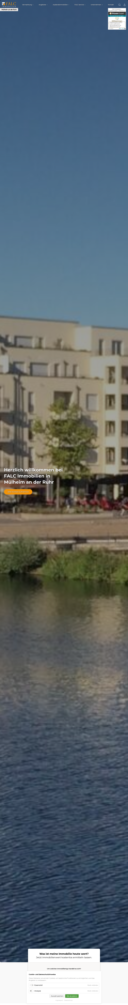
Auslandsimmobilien (60, 5)
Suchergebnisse (119, 5)
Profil (124, 5)
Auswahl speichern (57, 996)
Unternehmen (96, 5)
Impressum (59, 1000)
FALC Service (79, 5)
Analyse (37, 991)
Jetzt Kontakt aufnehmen (18, 492)
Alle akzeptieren (72, 996)
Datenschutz (68, 1000)
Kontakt (111, 5)
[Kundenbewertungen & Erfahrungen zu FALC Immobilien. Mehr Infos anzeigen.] (117, 19)
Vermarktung (27, 5)
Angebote (42, 5)
